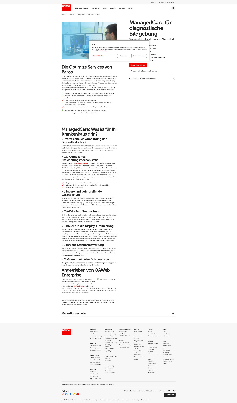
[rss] (74, 394)
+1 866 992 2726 (107, 384)
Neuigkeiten (96, 8)
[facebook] (66, 394)
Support (112, 8)
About (164, 341)
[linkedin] (70, 394)
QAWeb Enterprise (81, 163)
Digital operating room (125, 329)
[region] (119, 50)
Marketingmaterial (74, 313)
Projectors (93, 343)
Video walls (93, 369)
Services (121, 340)
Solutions (136, 329)
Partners (150, 341)
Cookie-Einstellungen (97, 55)
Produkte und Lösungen (81, 8)
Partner (130, 8)
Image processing (109, 366)
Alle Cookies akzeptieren (139, 55)
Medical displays (109, 329)
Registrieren (169, 395)
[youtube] (77, 394)
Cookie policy (103, 50)
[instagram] (63, 394)
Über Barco (121, 8)
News (149, 359)
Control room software (111, 356)
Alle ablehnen (123, 55)
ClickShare (93, 329)
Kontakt (105, 8)
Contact (165, 329)
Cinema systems (94, 355)
